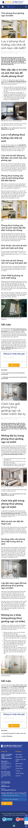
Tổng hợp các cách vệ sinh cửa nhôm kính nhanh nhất (14, 377)
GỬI (12, 365)
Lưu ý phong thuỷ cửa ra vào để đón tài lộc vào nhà (13, 128)
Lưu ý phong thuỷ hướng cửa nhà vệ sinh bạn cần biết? (13, 44)
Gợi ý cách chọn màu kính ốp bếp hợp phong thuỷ (13, 373)
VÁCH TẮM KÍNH (7, 736)
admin (10, 51)
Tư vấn (15, 53)
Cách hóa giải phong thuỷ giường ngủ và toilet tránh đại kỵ (13, 409)
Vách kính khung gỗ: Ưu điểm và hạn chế (14, 733)
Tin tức (10, 53)
